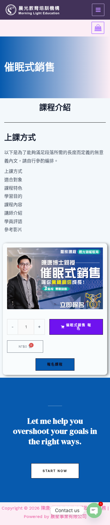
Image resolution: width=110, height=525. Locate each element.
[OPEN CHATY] (94, 510)
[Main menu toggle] (98, 10)
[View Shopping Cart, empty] (97, 28)
